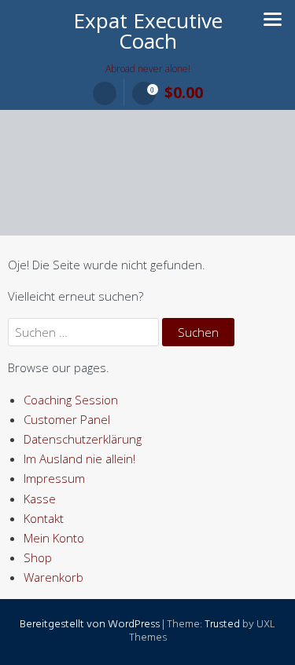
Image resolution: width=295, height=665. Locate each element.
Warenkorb (53, 577)
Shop (38, 557)
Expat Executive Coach (148, 30)
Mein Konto (54, 538)
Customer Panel (67, 419)
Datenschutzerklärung (83, 439)
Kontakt (44, 518)
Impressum (54, 478)
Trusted (222, 625)
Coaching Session (71, 399)
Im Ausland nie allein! (79, 458)
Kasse (40, 498)
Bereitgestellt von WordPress (90, 625)
